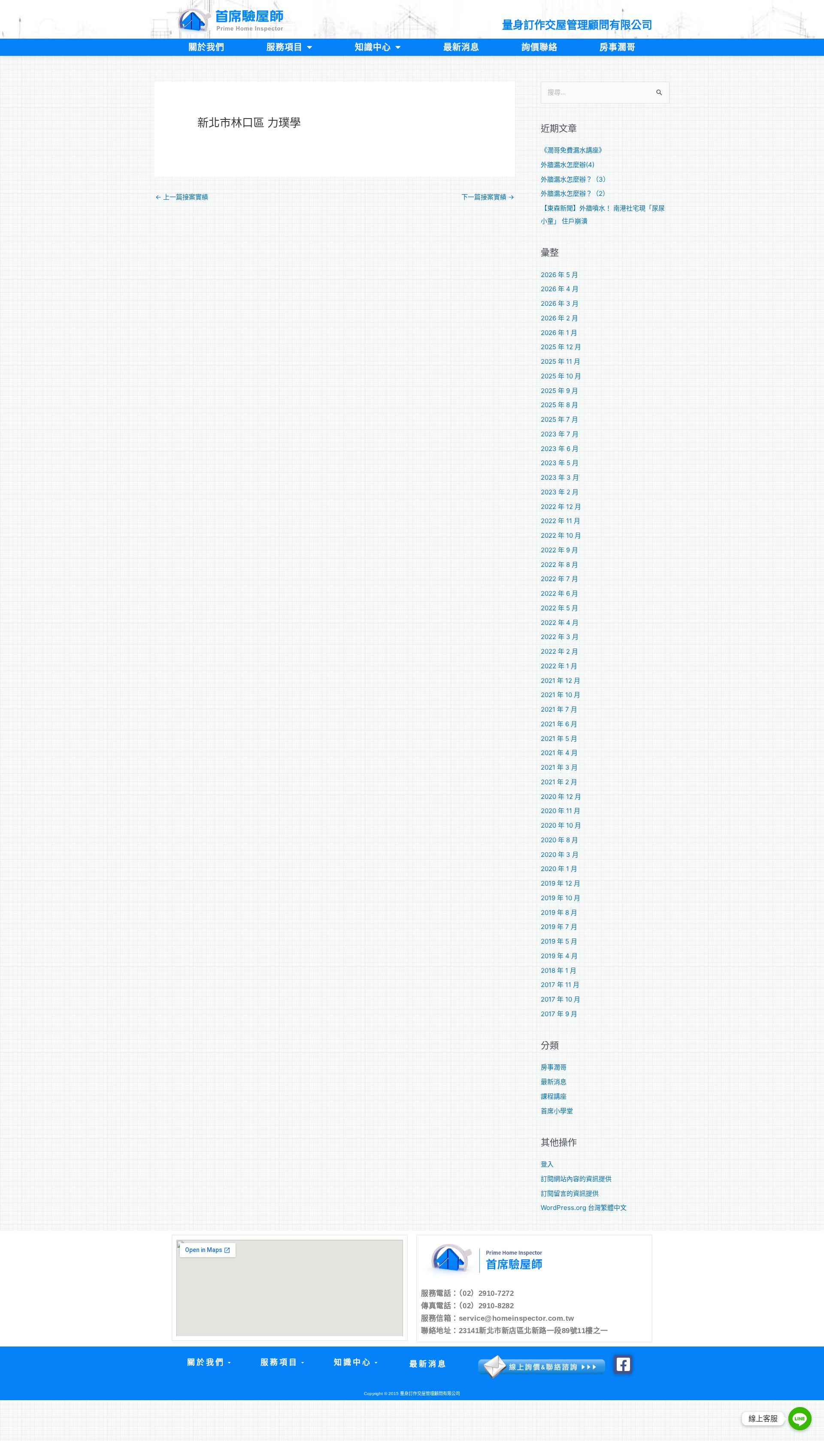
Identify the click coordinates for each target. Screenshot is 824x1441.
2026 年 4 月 (560, 289)
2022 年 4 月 (560, 622)
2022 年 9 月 (559, 550)
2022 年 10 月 (561, 535)
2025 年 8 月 (559, 405)
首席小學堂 (557, 1111)
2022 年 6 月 (559, 593)
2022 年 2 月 (559, 651)
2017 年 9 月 (559, 1014)
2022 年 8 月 (559, 565)
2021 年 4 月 (559, 753)
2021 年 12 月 (560, 680)
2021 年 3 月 (559, 767)
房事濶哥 (618, 47)
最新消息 (461, 47)
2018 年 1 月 (558, 970)
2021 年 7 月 (559, 709)
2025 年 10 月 (561, 376)
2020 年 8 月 (559, 840)
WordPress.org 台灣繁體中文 (584, 1207)
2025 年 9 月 (559, 391)
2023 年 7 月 (560, 434)
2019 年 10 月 (560, 898)
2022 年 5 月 (559, 608)
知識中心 (373, 47)
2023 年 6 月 (560, 449)
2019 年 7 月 (559, 927)
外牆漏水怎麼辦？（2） (575, 193)
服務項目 (285, 47)
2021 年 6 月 (559, 724)
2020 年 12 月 (561, 796)
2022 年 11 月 (560, 521)
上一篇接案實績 (181, 197)
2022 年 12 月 (561, 507)
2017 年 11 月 (560, 985)
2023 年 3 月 (560, 477)
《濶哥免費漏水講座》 (573, 150)
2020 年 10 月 (561, 825)
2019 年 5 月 (559, 941)
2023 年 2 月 (560, 492)
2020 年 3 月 (560, 854)
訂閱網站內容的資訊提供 (576, 1179)
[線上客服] (800, 1418)
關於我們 (206, 47)
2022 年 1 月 (559, 666)
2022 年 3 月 (560, 637)
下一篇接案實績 (487, 197)
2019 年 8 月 (559, 912)
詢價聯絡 (539, 47)
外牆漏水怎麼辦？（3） (575, 179)
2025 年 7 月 (559, 419)
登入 (547, 1164)
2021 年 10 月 (560, 695)
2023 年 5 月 (560, 463)
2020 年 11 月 (560, 811)
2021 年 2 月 (559, 782)
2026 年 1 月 (559, 333)
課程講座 (553, 1096)
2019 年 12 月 (560, 883)
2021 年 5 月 (559, 738)
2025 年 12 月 (561, 347)
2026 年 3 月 (560, 303)
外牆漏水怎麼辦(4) (567, 165)
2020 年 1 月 (559, 869)
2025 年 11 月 (560, 361)
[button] (208, 1362)
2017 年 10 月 (560, 999)
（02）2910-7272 (486, 1293)
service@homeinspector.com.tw (516, 1318)
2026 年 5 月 (559, 275)
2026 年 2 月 (559, 318)
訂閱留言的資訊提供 (570, 1193)
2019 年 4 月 (559, 956)
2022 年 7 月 (559, 579)
